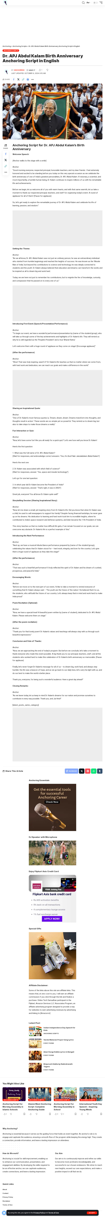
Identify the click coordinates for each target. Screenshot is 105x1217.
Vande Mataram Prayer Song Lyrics (59, 1040)
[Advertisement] (52, 24)
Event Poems (49, 1043)
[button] (92, 1213)
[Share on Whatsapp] (93, 771)
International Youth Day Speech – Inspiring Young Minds (90, 1107)
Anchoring (19, 70)
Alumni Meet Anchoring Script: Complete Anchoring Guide (39, 1107)
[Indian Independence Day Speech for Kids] (35, 1031)
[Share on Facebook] (13, 79)
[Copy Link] (23, 79)
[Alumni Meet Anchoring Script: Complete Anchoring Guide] (39, 1094)
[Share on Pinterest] (87, 771)
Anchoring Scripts (11, 50)
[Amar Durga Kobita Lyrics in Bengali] (35, 1055)
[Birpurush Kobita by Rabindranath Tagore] (35, 1067)
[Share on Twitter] (18, 79)
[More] (32, 79)
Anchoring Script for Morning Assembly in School (64, 1107)
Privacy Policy (39, 1213)
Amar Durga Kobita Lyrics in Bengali (59, 1052)
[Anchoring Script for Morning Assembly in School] (65, 1094)
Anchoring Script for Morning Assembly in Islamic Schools (13, 1107)
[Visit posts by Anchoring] (6, 71)
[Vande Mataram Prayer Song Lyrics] (35, 1043)
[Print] (28, 79)
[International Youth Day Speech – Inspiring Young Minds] (90, 1094)
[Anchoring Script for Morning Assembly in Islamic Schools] (14, 1094)
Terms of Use (53, 1213)
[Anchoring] (5, 2)
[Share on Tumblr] (99, 771)
